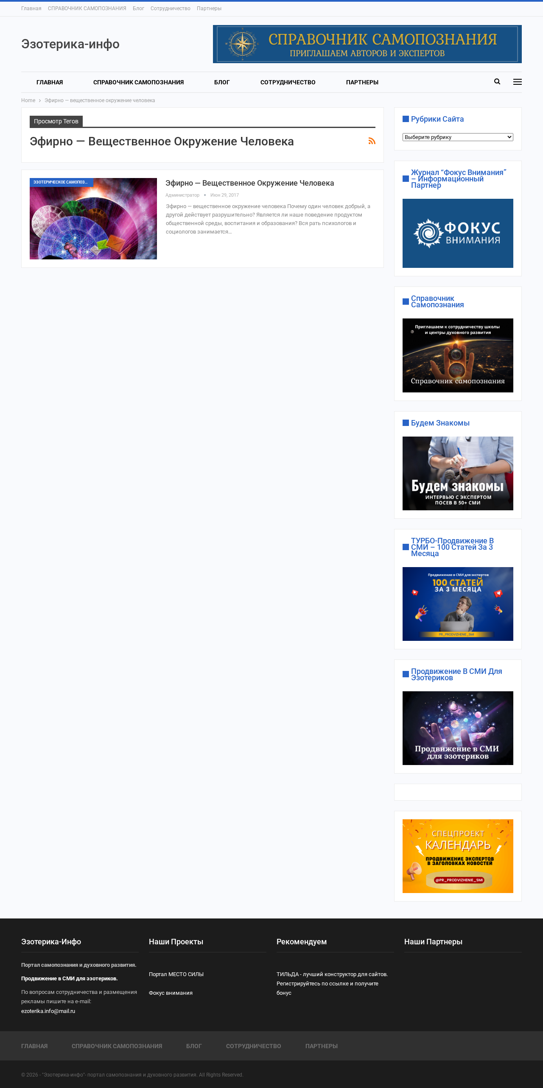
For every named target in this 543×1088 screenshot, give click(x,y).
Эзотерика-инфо (70, 43)
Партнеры (209, 8)
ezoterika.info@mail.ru (48, 1011)
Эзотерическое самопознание (63, 182)
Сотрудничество (170, 8)
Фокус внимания (171, 993)
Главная (31, 8)
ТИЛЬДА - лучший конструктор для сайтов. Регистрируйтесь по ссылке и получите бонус (332, 983)
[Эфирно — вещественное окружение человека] (93, 218)
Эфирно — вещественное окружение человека (249, 182)
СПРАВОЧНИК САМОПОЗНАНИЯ (87, 8)
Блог (138, 8)
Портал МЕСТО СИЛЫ (176, 974)
